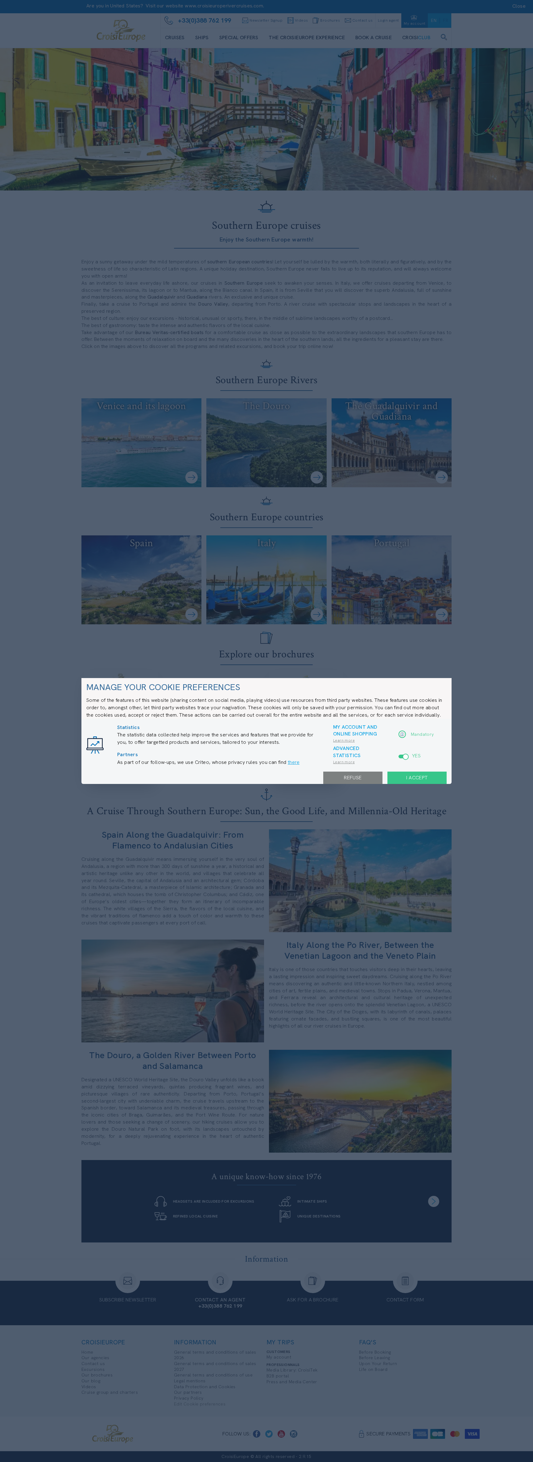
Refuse (353, 777)
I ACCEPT (417, 777)
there (294, 762)
